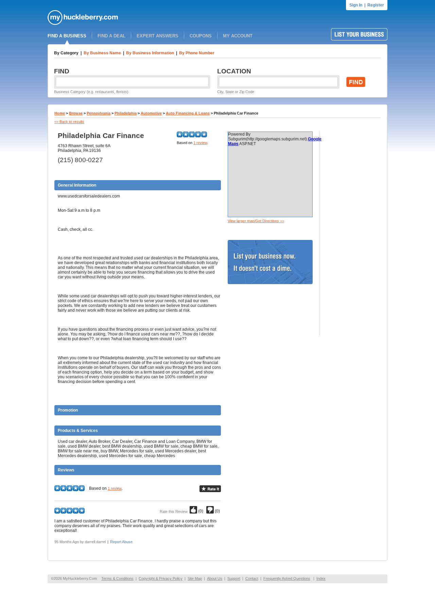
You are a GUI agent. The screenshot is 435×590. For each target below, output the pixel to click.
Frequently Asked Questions (286, 578)
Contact (251, 578)
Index (321, 578)
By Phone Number (196, 53)
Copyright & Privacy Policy (160, 578)
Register (375, 5)
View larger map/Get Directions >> (256, 221)
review (200, 143)
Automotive (151, 113)
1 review (115, 488)
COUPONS (201, 35)
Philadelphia (126, 113)
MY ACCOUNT (238, 35)
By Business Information (150, 53)
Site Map (195, 578)
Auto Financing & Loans (188, 113)
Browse (76, 113)
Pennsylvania (98, 113)
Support (233, 578)
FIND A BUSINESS (67, 35)
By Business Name (102, 53)
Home (59, 113)
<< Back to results (69, 122)
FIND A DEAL (111, 35)
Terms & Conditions (117, 578)
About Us (214, 578)
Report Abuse (121, 542)
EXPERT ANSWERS (157, 35)
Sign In (355, 5)
